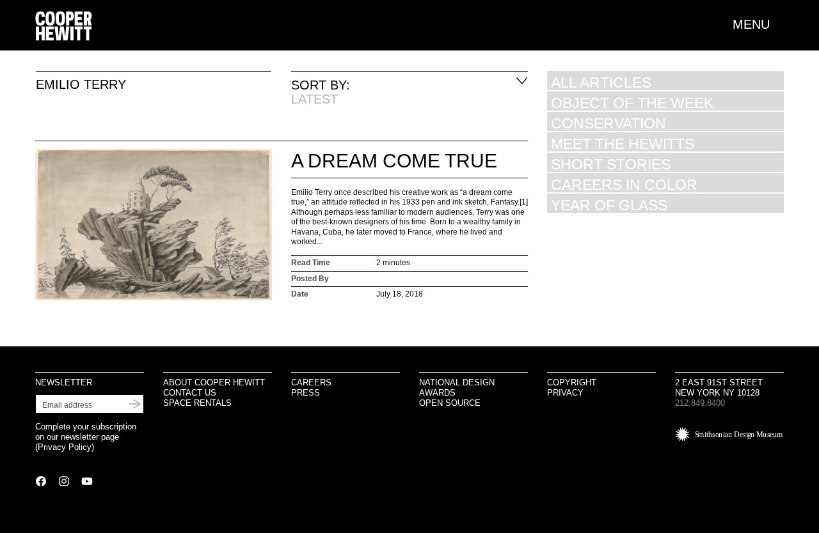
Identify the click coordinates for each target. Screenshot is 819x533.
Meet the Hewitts (622, 143)
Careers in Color (624, 184)
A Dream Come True (394, 160)
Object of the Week (632, 103)
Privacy (565, 393)
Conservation (608, 123)
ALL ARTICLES (601, 82)
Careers (311, 382)
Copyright (571, 382)
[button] (758, 24)
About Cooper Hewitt (214, 382)
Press (305, 393)
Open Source (450, 403)
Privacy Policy (64, 447)
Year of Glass (609, 205)
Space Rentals (197, 403)
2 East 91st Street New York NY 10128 (719, 388)
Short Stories (611, 164)
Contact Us (189, 393)
